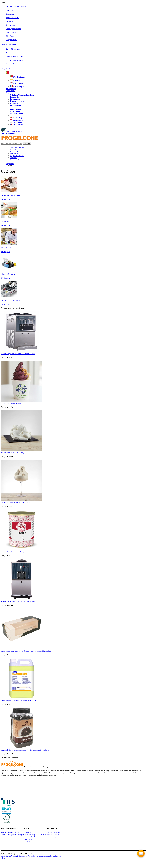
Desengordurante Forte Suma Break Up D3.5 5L (18, 700)
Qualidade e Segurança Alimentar (35, 835)
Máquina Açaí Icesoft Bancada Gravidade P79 (18, 354)
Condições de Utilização (10, 856)
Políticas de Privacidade (27, 856)
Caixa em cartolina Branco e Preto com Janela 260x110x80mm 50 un (26, 651)
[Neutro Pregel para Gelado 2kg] (21, 451)
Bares (8, 53)
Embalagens (10, 14)
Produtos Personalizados (14, 60)
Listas (13, 29)
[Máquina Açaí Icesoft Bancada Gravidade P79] (21, 352)
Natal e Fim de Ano (13, 49)
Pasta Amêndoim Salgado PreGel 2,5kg (15, 502)
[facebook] (8, 805)
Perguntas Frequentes (53, 832)
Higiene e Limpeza (12, 18)
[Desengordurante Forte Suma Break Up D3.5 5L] (21, 698)
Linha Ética (57, 856)
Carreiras (27, 841)
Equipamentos (11, 25)
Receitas (3, 832)
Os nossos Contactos (52, 835)
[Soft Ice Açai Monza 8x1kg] (21, 401)
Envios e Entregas (52, 837)
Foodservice (10, 10)
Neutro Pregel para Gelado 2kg (12, 453)
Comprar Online (11, 40)
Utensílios (9, 21)
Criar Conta (10, 36)
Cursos (3, 835)
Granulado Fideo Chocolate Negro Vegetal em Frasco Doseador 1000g (26, 750)
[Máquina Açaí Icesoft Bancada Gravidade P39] (21, 599)
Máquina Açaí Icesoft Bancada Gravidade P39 (18, 601)
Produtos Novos (11, 64)
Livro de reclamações (44, 856)
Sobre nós (27, 832)
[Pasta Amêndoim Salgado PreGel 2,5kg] (21, 500)
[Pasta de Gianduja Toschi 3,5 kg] (21, 550)
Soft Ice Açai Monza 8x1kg (11, 403)
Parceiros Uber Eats (30, 837)
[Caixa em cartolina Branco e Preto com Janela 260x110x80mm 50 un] (21, 649)
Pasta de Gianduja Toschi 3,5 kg (12, 552)
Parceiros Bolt (28, 839)
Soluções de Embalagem (16, 835)
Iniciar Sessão (11, 32)
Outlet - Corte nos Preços (15, 56)
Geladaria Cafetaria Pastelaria (16, 7)
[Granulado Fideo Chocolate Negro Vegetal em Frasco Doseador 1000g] (21, 748)
